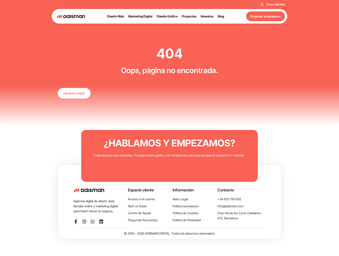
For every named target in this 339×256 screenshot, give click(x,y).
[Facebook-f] (76, 221)
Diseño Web (115, 16)
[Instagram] (84, 221)
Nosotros (207, 16)
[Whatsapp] (92, 221)
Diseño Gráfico (167, 16)
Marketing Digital (140, 16)
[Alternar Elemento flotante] (328, 245)
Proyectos (189, 16)
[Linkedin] (101, 221)
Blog (221, 16)
